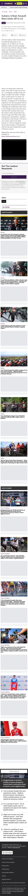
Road (3, 201)
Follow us (15, 35)
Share (5, 35)
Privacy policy (5, 865)
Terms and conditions (7, 859)
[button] (26, 3)
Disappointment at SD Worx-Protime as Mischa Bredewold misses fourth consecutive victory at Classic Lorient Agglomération (14, 783)
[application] (14, 148)
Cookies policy (5, 869)
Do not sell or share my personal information (13, 882)
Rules (10, 11)
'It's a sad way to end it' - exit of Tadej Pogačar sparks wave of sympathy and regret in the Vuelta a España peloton (15, 807)
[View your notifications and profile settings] (15, 3)
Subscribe (19, 3)
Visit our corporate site (14, 847)
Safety (15, 11)
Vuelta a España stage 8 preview (18, 7)
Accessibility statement (8, 872)
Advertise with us (6, 879)
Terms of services (20, 181)
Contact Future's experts (8, 862)
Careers (4, 876)
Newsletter (23, 35)
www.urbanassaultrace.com (11, 136)
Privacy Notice (22, 183)
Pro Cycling (4, 11)
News (3, 23)
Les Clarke (10, 22)
